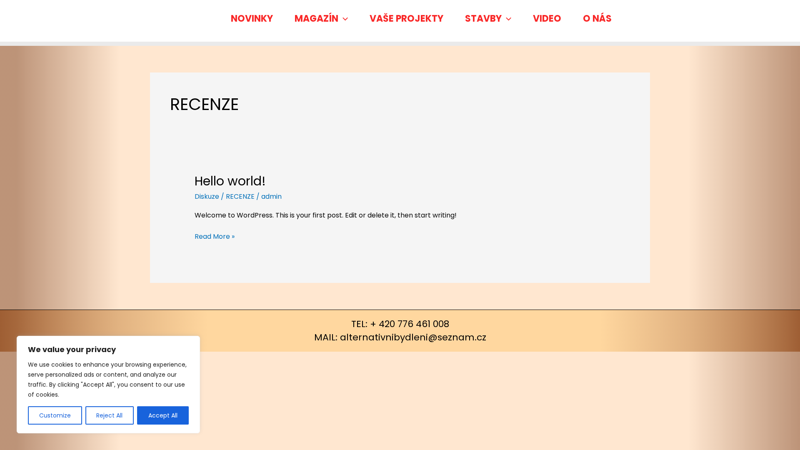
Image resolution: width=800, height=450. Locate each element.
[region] (108, 384)
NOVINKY (252, 18)
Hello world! (230, 181)
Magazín (316, 18)
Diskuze (207, 196)
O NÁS (597, 18)
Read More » (215, 236)
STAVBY (483, 18)
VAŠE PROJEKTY (406, 18)
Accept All (163, 415)
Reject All (109, 415)
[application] (343, 18)
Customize (55, 415)
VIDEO (547, 18)
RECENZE (240, 196)
